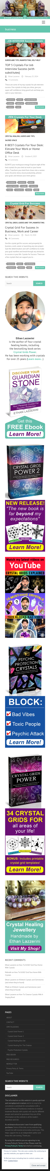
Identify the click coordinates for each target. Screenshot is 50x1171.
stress (29, 190)
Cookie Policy (13, 1161)
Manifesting (25, 60)
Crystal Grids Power (24, 352)
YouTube (9, 1073)
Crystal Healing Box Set (16, 1041)
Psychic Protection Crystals (18, 1050)
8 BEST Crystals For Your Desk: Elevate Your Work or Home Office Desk (24, 149)
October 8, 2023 (31, 156)
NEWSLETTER (11, 1064)
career (20, 100)
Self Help (36, 60)
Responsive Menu (43, 22)
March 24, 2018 (30, 235)
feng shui (34, 186)
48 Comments (14, 238)
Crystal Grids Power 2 (16, 1036)
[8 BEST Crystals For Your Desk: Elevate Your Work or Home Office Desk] (25, 124)
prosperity (19, 190)
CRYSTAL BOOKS (12, 1027)
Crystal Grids (11, 223)
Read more (40, 107)
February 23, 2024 (31, 76)
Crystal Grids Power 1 (16, 1031)
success (10, 107)
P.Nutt (7, 987)
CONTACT (10, 1022)
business (11, 100)
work (18, 107)
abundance (11, 182)
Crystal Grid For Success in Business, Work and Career (22, 229)
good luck (20, 103)
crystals (10, 103)
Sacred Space (11, 140)
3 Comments (13, 80)
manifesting (30, 264)
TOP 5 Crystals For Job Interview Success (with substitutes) (19, 68)
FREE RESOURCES (12, 1059)
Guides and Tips (12, 60)
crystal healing (31, 100)
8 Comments (13, 160)
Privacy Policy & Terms (14, 1068)
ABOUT (9, 1017)
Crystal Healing (12, 136)
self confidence (32, 103)
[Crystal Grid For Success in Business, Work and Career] (25, 210)
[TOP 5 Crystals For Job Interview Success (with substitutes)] (25, 48)
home (10, 190)
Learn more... (35, 359)
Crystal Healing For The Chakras (20, 1045)
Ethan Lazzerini (13, 76)
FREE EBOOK (11, 1055)
